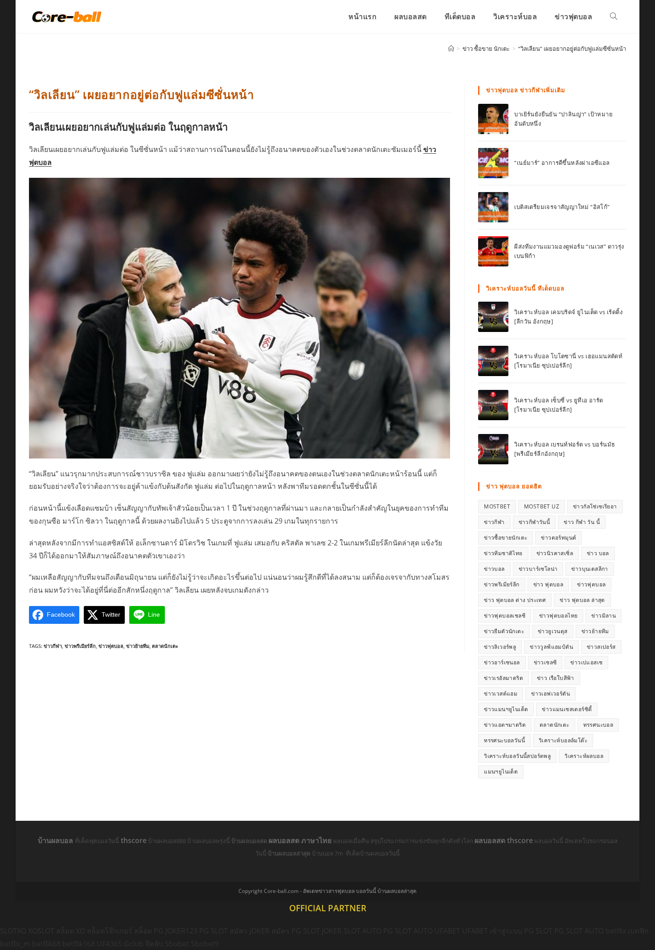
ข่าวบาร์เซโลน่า (538, 569)
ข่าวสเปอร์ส (601, 647)
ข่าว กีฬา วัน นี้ (582, 522)
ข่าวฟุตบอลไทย (558, 615)
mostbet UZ (541, 506)
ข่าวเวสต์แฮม (500, 693)
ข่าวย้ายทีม (137, 646)
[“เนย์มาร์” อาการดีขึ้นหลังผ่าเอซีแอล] (493, 163)
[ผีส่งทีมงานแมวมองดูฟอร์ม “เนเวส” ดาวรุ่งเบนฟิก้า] (493, 251)
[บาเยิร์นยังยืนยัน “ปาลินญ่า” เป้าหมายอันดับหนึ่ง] (493, 119)
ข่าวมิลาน (603, 615)
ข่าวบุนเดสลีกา (589, 569)
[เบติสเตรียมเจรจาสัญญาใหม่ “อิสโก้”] (493, 207)
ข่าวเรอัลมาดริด (503, 678)
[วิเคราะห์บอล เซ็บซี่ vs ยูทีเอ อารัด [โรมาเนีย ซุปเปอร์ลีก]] (493, 405)
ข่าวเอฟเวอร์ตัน (550, 693)
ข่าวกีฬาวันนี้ (534, 522)
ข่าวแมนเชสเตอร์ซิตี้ (567, 709)
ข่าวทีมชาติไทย (503, 553)
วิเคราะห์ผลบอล (584, 756)
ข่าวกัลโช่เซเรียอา (595, 506)
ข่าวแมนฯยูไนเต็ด (506, 709)
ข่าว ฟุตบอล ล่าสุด (582, 600)
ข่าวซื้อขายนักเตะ (505, 537)
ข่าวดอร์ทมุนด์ (558, 537)
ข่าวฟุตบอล (110, 646)
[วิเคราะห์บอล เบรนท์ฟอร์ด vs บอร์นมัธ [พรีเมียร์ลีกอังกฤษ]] (493, 449)
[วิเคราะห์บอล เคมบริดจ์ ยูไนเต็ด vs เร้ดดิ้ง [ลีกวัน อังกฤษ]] (493, 317)
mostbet (497, 506)
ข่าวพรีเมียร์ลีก (80, 646)
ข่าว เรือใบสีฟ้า (555, 678)
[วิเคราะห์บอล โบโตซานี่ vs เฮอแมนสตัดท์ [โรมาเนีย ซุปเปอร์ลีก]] (493, 361)
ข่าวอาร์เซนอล (502, 662)
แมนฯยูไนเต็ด (501, 771)
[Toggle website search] (613, 16)
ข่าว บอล (598, 553)
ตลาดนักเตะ (165, 646)
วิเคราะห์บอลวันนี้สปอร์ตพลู (517, 756)
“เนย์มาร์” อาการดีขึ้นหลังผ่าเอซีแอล (562, 163)
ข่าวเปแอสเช (586, 662)
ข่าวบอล (494, 569)
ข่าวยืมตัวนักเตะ (504, 631)
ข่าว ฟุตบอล (548, 584)
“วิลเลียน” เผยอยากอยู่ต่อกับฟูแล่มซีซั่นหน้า (572, 49)
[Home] (451, 49)
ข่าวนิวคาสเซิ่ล (554, 553)
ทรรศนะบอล (598, 725)
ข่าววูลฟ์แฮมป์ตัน (551, 647)
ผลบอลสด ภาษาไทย (301, 840)
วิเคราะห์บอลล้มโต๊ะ (563, 740)
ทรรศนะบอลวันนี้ (504, 740)
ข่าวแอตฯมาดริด (505, 725)
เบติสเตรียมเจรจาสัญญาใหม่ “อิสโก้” (562, 207)
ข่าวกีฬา (53, 646)
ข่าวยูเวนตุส (553, 631)
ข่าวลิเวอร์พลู (500, 647)
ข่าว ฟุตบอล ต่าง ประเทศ (515, 600)
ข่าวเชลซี (545, 662)
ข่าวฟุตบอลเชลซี (504, 615)
